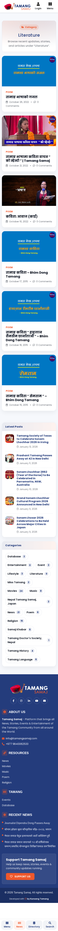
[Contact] (44, 701)
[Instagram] (21, 701)
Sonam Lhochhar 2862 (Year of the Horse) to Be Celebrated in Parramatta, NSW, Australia (33, 478)
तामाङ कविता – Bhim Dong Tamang (27, 274)
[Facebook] (13, 701)
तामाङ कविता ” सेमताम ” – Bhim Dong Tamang (26, 398)
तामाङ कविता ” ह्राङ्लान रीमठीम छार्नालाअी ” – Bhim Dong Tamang (27, 336)
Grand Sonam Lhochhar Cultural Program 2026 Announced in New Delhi (33, 501)
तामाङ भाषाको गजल (22, 97)
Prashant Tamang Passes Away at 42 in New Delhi (34, 457)
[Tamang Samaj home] (29, 688)
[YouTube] (37, 701)
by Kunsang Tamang (38, 898)
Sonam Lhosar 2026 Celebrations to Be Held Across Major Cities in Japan (33, 522)
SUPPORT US (22, 876)
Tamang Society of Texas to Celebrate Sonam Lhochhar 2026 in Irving (34, 439)
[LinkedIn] (29, 701)
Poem (9, 92)
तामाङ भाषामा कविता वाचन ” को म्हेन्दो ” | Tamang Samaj (28, 159)
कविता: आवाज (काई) (22, 216)
